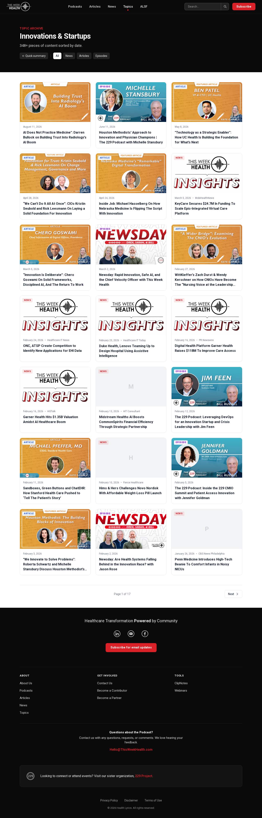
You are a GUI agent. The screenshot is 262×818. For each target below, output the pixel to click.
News (112, 6)
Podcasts (75, 6)
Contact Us (104, 683)
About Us (26, 683)
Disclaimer (131, 800)
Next (231, 594)
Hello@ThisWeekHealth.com (131, 750)
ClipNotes (181, 683)
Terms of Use (153, 800)
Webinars (181, 690)
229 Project (143, 776)
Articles (95, 6)
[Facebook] (144, 633)
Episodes (101, 55)
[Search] (225, 6)
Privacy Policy (109, 800)
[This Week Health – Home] (19, 6)
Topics (128, 6)
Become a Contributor (112, 690)
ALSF (143, 6)
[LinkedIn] (117, 633)
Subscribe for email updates (131, 647)
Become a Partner (109, 698)
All (57, 55)
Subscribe (243, 6)
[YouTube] (131, 633)
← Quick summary (34, 55)
